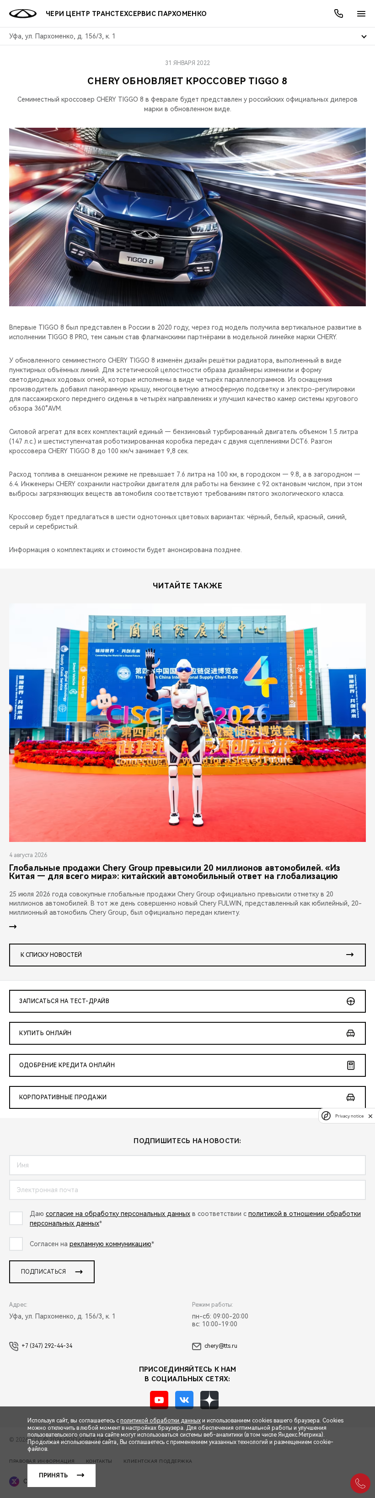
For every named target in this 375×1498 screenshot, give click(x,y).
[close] (370, 1116)
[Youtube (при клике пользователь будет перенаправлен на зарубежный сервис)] (159, 1400)
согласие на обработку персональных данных (118, 1213)
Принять (53, 1475)
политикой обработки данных (160, 1420)
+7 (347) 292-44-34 (46, 1346)
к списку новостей (51, 955)
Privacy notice (349, 1115)
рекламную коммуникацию (110, 1244)
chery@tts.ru (220, 1346)
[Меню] (361, 13)
